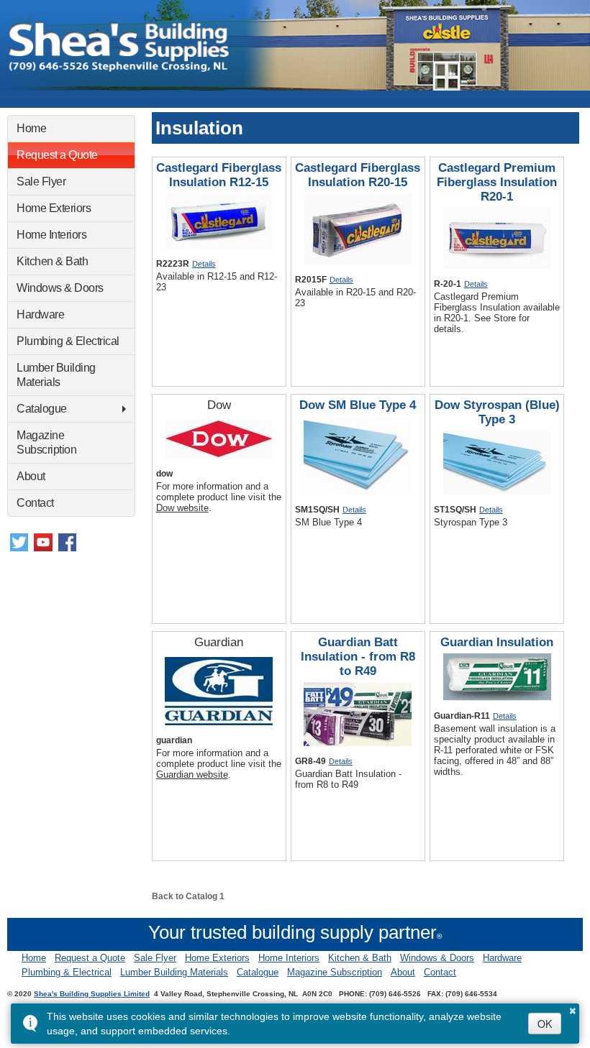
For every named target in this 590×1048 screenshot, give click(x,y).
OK (544, 1023)
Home (31, 128)
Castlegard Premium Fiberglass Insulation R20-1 (497, 182)
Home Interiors (51, 235)
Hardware (40, 314)
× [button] (572, 1008)
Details (204, 263)
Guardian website (192, 774)
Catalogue (42, 409)
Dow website (182, 507)
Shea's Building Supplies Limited (92, 994)
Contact (35, 503)
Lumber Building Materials (56, 375)
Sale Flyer (41, 181)
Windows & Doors (60, 288)
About (31, 476)
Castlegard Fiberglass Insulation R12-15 (218, 175)
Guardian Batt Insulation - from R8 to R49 (358, 656)
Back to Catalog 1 (188, 896)
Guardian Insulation (496, 642)
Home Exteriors (54, 208)
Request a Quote (57, 155)
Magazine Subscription (46, 442)
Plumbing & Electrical (68, 341)
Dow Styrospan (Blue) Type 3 (497, 412)
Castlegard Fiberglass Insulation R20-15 (357, 175)
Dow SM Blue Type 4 (357, 405)
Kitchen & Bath (52, 261)
